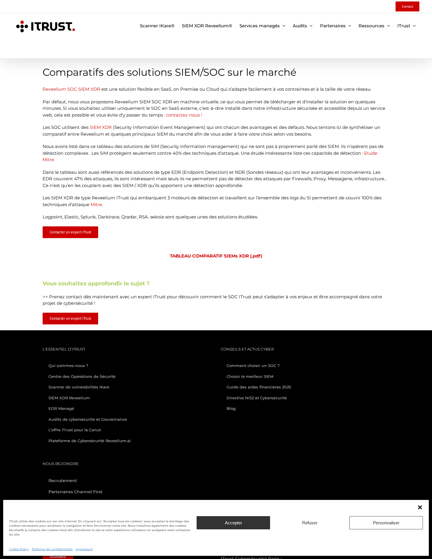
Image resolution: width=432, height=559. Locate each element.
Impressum (84, 549)
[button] (420, 507)
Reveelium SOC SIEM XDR (71, 89)
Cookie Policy (19, 549)
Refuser (309, 522)
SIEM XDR (101, 127)
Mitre (96, 204)
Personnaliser (386, 522)
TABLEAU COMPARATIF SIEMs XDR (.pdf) (216, 256)
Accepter (233, 522)
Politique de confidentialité (52, 549)
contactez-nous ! (184, 115)
